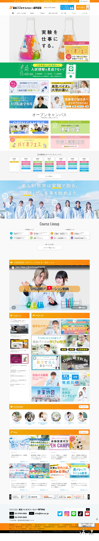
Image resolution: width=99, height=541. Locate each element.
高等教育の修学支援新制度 (61, 1)
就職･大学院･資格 (53, 13)
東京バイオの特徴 (21, 13)
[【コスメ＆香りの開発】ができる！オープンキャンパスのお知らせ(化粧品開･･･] (19, 470)
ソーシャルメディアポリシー (74, 531)
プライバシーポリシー (58, 531)
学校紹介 (32, 13)
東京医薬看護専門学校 (49, 526)
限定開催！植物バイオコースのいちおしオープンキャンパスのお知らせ (39, 457)
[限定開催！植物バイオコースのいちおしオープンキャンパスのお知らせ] (39, 442)
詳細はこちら (25, 461)
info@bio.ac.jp (42, 513)
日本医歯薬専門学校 (67, 525)
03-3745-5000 (50, 7)
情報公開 (73, 1)
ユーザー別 (84, 13)
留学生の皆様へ (36, 1)
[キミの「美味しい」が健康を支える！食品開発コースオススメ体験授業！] (60, 442)
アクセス (74, 13)
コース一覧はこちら (49, 248)
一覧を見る (84, 406)
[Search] (88, 509)
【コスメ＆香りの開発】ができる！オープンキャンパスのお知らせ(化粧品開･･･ (19, 485)
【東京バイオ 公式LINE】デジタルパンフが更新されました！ (39, 485)
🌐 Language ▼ (84, 1)
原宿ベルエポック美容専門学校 (33, 526)
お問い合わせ (17, 1)
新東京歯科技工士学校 (40, 525)
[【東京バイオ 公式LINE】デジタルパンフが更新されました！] (39, 470)
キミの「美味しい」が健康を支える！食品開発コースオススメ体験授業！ (59, 457)
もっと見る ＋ (49, 176)
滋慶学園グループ (13, 525)
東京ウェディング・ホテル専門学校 (17, 528)
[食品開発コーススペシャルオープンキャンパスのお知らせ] (80, 470)
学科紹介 (42, 13)
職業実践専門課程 (48, 1)
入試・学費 (63, 13)
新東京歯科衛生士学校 (54, 525)
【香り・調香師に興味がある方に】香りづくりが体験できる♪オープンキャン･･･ (79, 457)
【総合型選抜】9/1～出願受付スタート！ (19, 456)
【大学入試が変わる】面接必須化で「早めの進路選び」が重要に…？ (59, 485)
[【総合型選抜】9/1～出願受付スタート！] (19, 442)
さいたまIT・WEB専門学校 (15, 526)
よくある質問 (26, 1)
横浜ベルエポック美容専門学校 (36, 528)
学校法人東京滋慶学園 (26, 525)
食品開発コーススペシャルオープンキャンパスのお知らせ (79, 485)
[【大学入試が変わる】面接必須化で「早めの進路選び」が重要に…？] (60, 470)
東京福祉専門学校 (61, 526)
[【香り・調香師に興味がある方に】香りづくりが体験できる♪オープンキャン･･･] (80, 442)
